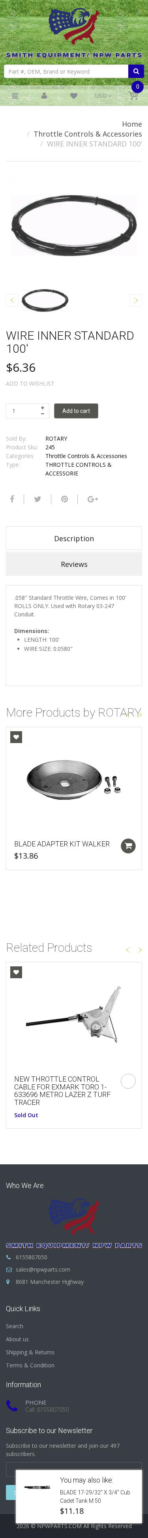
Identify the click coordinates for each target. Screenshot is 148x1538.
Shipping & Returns (30, 1352)
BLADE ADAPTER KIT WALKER (62, 844)
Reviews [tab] (74, 564)
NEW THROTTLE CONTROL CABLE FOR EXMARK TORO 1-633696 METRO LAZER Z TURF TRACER (62, 1090)
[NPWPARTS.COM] (74, 31)
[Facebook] (11, 499)
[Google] (92, 499)
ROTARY (56, 438)
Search (14, 1326)
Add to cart (76, 411)
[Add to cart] (128, 846)
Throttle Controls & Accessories (88, 134)
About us (17, 1339)
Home (132, 124)
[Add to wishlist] (16, 737)
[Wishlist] (73, 97)
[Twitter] (36, 499)
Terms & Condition (30, 1365)
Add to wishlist (30, 383)
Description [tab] (74, 538)
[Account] (44, 96)
